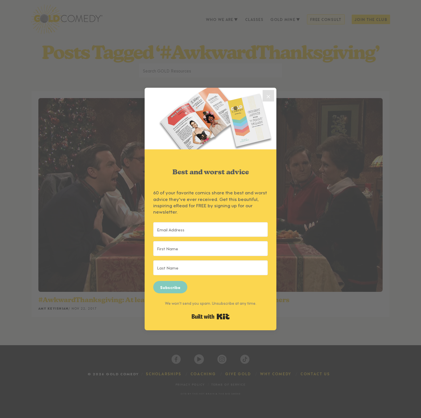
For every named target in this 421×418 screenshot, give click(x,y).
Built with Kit (211, 316)
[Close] (268, 95)
